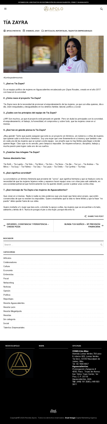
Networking (8, 283)
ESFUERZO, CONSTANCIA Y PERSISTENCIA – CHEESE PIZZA (28, 225)
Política (6, 295)
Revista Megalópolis (12, 311)
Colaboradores (10, 262)
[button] (5, 9)
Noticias (7, 287)
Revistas (7, 315)
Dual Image (70, 418)
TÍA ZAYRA (15, 22)
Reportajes (61, 31)
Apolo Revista (14, 31)
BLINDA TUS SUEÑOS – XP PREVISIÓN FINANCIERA (82, 225)
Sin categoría (9, 319)
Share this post (95, 216)
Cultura (6, 266)
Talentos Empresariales (80, 31)
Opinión (6, 291)
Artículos (50, 31)
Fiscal (6, 278)
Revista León (9, 307)
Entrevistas (8, 274)
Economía (8, 270)
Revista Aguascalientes (14, 303)
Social (6, 323)
